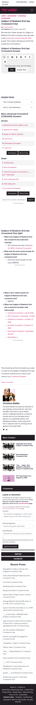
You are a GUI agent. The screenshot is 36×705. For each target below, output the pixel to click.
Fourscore (8, 139)
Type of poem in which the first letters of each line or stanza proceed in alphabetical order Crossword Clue (17, 623)
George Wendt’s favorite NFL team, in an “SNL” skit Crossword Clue (17, 602)
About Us (13, 687)
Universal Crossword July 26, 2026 (18, 38)
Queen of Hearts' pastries (13, 134)
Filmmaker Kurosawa (13, 143)
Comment (5, 511)
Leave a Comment (7, 382)
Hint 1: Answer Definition (12, 102)
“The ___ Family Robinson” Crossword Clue (17, 652)
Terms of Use (13, 695)
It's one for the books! (12, 188)
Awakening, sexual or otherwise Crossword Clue (15, 678)
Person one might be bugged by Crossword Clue (15, 637)
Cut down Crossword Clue (13, 582)
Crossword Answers (18, 376)
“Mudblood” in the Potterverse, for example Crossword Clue (16, 667)
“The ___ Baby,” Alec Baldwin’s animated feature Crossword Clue (24, 467)
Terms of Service (16, 508)
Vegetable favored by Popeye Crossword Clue (24, 444)
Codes (31, 2)
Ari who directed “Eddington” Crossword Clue (14, 631)
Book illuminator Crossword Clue (22, 455)
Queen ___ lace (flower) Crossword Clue (18, 673)
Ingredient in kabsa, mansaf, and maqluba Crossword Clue (15, 570)
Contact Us (21, 687)
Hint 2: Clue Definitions (12, 107)
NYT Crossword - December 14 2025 (21, 316)
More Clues (24, 153)
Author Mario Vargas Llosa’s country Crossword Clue (16, 595)
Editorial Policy (28, 692)
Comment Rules (23, 503)
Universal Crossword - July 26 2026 (21, 313)
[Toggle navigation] (32, 10)
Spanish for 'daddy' (11, 130)
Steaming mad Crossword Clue (14, 586)
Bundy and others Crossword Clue (16, 590)
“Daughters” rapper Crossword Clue (16, 643)
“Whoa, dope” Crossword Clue (14, 647)
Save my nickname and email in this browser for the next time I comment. (17, 541)
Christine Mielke (8, 27)
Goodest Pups (28, 697)
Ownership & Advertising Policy (12, 690)
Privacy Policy (6, 508)
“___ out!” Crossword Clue (12, 662)
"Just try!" (8, 148)
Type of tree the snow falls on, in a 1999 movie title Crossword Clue (18, 609)
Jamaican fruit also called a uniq (16, 125)
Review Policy (17, 692)
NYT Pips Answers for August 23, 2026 (23, 477)
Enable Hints (22, 70)
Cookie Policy (29, 690)
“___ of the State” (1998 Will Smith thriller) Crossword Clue (15, 615)
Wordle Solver (5, 3)
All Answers (12, 153)
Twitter (18, 554)
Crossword (11, 16)
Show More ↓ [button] (13, 337)
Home (3, 16)
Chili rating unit (9, 184)
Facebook (18, 559)
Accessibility (23, 695)
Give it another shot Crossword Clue (16, 658)
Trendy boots (9, 163)
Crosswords (21, 2)
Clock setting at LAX (11, 179)
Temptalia (18, 697)
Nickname (8, 523)
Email (7, 531)
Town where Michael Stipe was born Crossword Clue (16, 576)
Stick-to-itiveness (10, 167)
